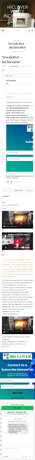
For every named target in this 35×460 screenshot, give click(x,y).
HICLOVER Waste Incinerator (18, 11)
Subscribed (17, 393)
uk (6, 274)
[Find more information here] (17, 432)
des (12, 262)
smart (25, 272)
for (21, 262)
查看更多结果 (19, 190)
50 (3, 260)
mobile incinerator (21, 269)
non (32, 269)
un (8, 274)
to (32, 272)
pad (10, 272)
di (15, 262)
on (5, 272)
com (3, 262)
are (16, 260)
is (11, 264)
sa (22, 272)
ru (20, 272)
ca (25, 260)
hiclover (17, 40)
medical (18, 264)
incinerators (6, 264)
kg (14, 264)
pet (13, 272)
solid (29, 272)
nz (3, 272)
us (10, 274)
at (18, 260)
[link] (17, 356)
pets (17, 272)
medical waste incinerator (11, 267)
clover (29, 260)
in (24, 262)
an (10, 260)
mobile (12, 269)
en (18, 262)
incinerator (29, 262)
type (3, 274)
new (28, 269)
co (32, 260)
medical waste (28, 264)
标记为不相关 (17, 182)
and (13, 260)
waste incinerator (22, 274)
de (9, 262)
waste (14, 274)
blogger (21, 260)
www (12, 276)
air (8, 260)
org (7, 272)
